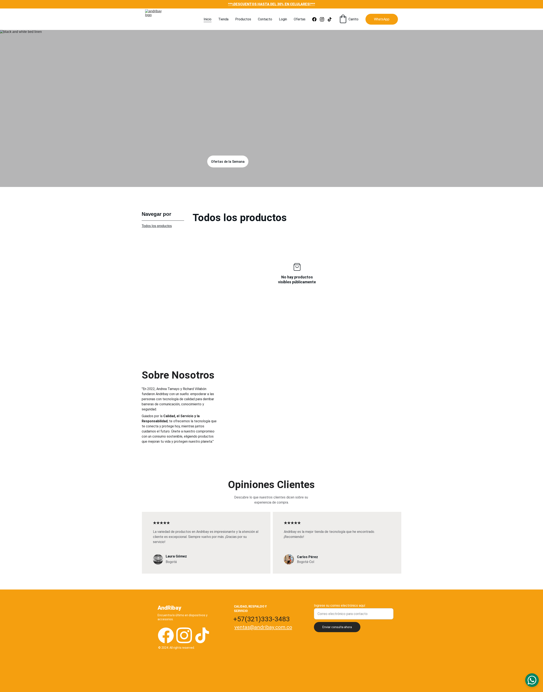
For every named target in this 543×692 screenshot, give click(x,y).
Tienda (223, 19)
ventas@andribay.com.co (263, 627)
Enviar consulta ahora (337, 627)
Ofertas (299, 19)
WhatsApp (381, 19)
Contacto (265, 19)
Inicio (207, 19)
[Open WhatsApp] (532, 680)
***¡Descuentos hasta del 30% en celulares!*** (271, 4)
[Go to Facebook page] (316, 19)
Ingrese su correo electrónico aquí (339, 606)
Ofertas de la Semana (228, 162)
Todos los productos (157, 226)
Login (283, 19)
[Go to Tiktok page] (329, 19)
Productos (243, 19)
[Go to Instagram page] (323, 19)
